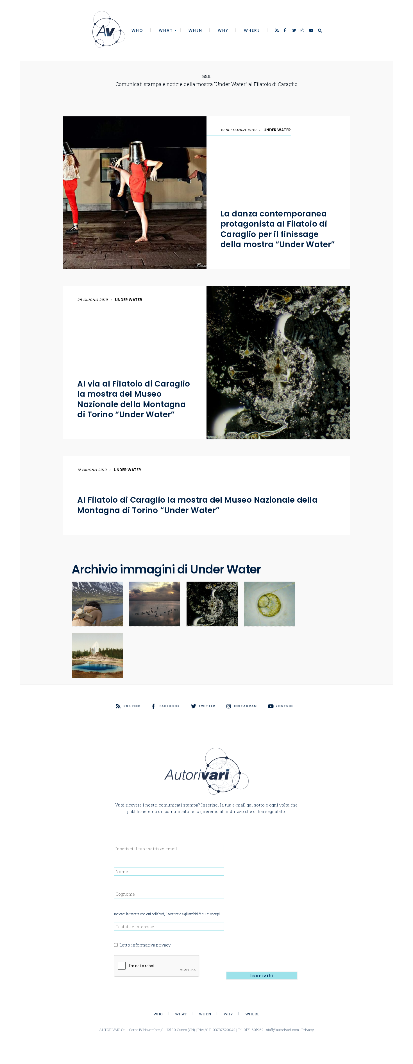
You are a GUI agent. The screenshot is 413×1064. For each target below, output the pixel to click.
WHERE (252, 30)
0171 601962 (254, 1029)
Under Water (277, 130)
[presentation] (156, 966)
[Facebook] (286, 30)
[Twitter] (294, 30)
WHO (137, 30)
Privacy (307, 1029)
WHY (223, 30)
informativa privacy (151, 945)
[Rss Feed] (277, 30)
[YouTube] (311, 30)
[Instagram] (302, 30)
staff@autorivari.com (282, 1029)
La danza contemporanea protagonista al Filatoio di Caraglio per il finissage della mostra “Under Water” (278, 229)
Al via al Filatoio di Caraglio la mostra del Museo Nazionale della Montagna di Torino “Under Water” (133, 399)
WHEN (195, 30)
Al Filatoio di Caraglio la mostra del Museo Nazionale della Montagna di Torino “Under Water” (197, 505)
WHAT (166, 30)
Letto (145, 945)
